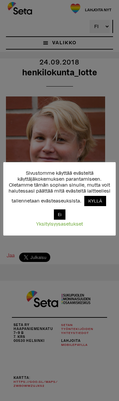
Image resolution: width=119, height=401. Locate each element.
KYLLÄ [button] (95, 201)
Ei (59, 214)
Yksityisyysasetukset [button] (59, 224)
